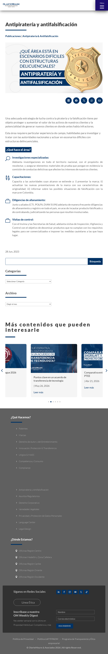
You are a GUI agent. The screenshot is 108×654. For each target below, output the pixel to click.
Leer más (38, 392)
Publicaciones (13, 36)
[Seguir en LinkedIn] (58, 592)
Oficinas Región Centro (30, 550)
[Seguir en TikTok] (86, 592)
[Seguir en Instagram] (70, 592)
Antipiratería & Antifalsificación (40, 36)
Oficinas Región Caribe (30, 563)
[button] (101, 5)
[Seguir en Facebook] (64, 592)
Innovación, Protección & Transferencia (38, 448)
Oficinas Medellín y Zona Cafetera (35, 557)
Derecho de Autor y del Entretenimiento (38, 441)
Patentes (23, 428)
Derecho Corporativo (29, 502)
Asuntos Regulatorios (29, 496)
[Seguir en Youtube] (75, 592)
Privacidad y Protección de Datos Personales (40, 515)
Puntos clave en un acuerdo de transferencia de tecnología (50, 379)
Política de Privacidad (23, 639)
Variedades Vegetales (29, 509)
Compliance (24, 467)
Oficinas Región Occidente (31, 576)
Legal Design (25, 528)
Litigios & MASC (26, 454)
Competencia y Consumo (31, 461)
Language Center (27, 522)
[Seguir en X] (81, 592)
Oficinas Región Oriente (30, 570)
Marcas (22, 435)
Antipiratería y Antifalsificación (34, 489)
